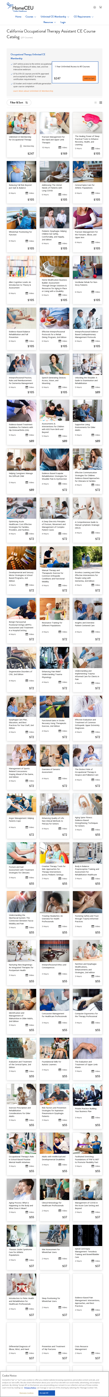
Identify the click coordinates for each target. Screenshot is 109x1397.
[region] (54, 1384)
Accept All (44, 1393)
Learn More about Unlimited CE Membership (33, 91)
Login (63, 22)
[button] (101, 7)
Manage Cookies (26, 1393)
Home (18, 16)
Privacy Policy (30, 1388)
